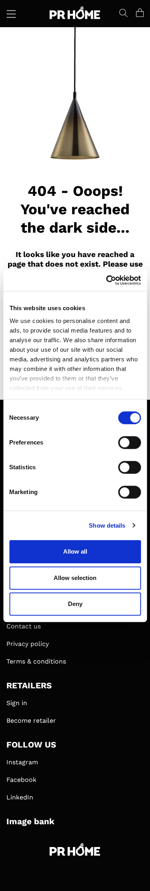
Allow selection (75, 577)
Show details (107, 525)
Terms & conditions (36, 661)
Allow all (75, 551)
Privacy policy (27, 644)
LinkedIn (19, 797)
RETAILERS (29, 685)
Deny (75, 603)
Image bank (30, 821)
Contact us (23, 626)
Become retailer (31, 720)
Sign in (16, 703)
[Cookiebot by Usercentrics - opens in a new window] (107, 280)
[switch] (129, 442)
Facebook (21, 779)
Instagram (22, 762)
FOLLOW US (31, 744)
